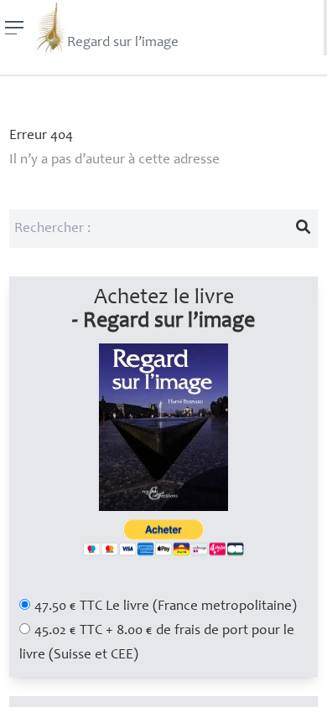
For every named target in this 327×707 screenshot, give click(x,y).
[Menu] (14, 27)
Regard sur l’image (123, 43)
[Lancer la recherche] (303, 228)
